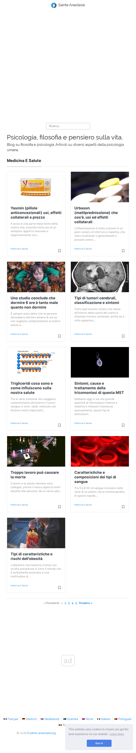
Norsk (89, 719)
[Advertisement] (68, 41)
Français (12, 719)
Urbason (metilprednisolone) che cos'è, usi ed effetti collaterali (96, 215)
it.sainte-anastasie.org (41, 733)
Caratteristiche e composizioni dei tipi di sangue (95, 477)
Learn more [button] (117, 734)
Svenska (72, 719)
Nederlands (52, 719)
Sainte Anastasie (71, 5)
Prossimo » (85, 602)
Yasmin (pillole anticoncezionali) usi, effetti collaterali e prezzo (36, 212)
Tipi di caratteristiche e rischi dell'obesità (31, 556)
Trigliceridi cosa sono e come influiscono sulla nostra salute (32, 388)
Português (125, 719)
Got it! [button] (99, 743)
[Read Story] (59, 252)
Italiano (105, 719)
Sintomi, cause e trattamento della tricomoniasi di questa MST (99, 388)
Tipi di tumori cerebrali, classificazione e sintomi (96, 300)
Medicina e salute (19, 249)
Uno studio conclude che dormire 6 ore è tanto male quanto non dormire (34, 302)
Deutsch (31, 719)
